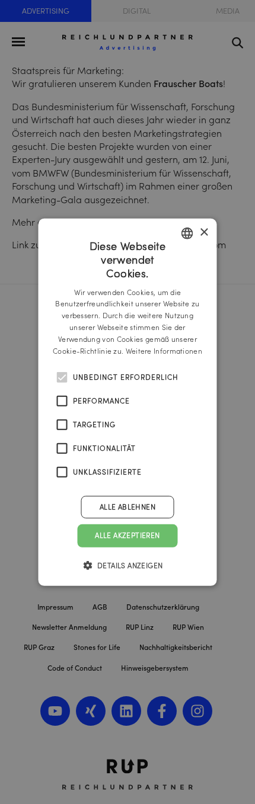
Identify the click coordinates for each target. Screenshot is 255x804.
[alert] (127, 402)
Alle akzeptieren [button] (127, 535)
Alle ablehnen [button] (127, 506)
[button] (128, 565)
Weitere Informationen (164, 350)
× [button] (203, 232)
